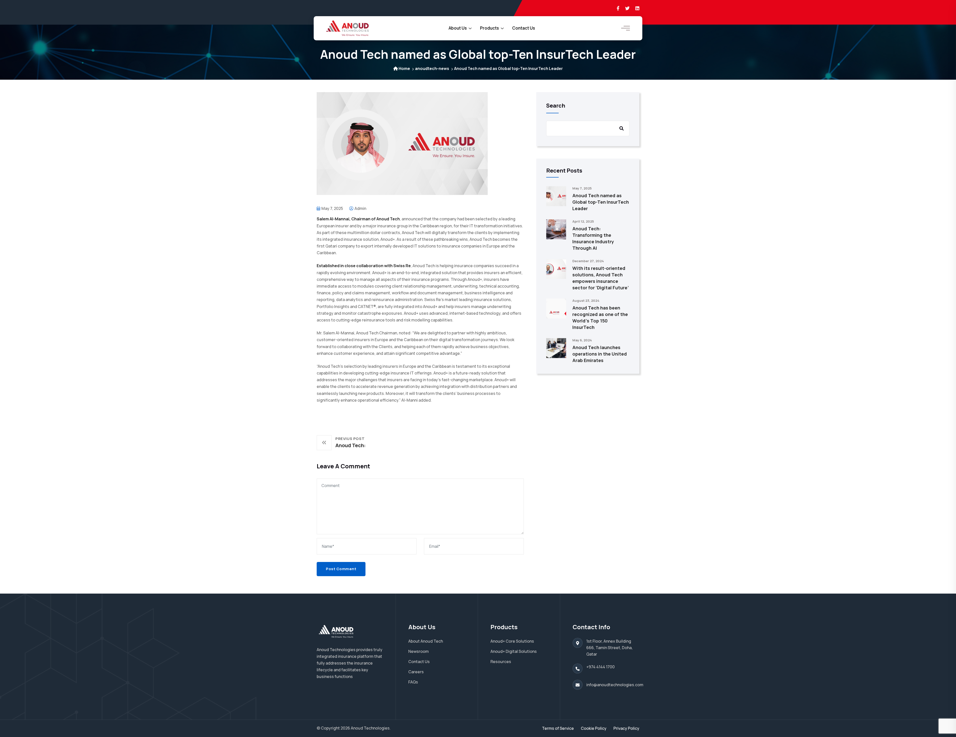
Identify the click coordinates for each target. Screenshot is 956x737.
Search (555, 105)
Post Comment (341, 568)
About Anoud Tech (425, 641)
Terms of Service (558, 728)
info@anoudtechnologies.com (614, 684)
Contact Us (523, 28)
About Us (458, 28)
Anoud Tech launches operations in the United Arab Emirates (599, 353)
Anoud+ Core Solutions (512, 641)
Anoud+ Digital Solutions (513, 651)
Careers (416, 672)
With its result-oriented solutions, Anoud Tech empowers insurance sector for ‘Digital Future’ (600, 278)
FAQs (413, 682)
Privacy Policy (626, 728)
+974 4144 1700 (600, 667)
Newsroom (418, 651)
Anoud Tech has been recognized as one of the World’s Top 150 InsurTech (600, 317)
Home (404, 68)
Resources (500, 661)
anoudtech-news (432, 68)
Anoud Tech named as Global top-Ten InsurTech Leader (600, 201)
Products (489, 28)
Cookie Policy (593, 728)
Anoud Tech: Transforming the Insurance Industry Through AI (593, 238)
